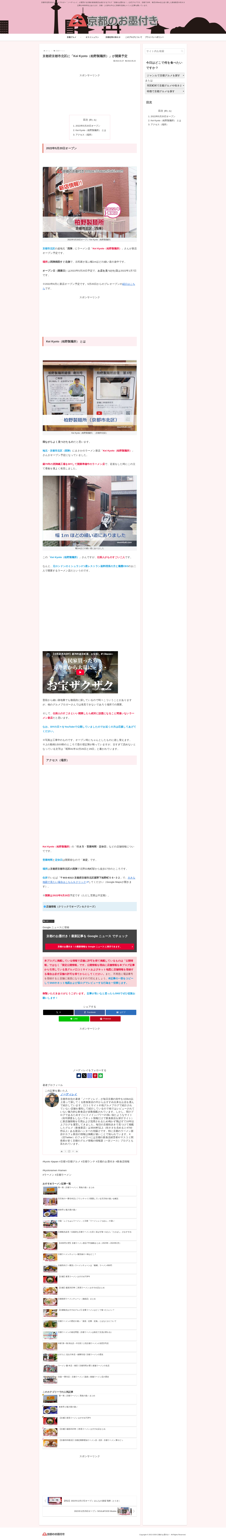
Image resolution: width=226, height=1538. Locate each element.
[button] (182, 51)
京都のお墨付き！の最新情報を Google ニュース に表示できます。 (90, 946)
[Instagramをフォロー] (89, 1075)
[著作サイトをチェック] (79, 1075)
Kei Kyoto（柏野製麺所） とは (91, 130)
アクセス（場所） (84, 134)
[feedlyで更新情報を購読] (100, 1075)
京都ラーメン (49, 921)
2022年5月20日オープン (88, 126)
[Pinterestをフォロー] (95, 1075)
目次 (85, 119)
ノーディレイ (68, 1094)
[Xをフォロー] (84, 1075)
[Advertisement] (90, 94)
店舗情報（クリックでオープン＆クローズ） (71, 906)
